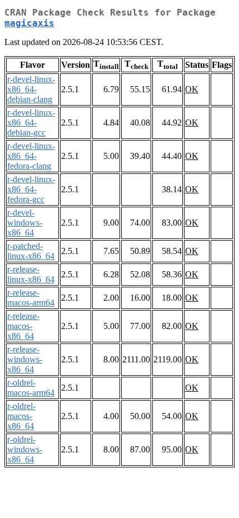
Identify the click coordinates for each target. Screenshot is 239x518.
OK (191, 89)
